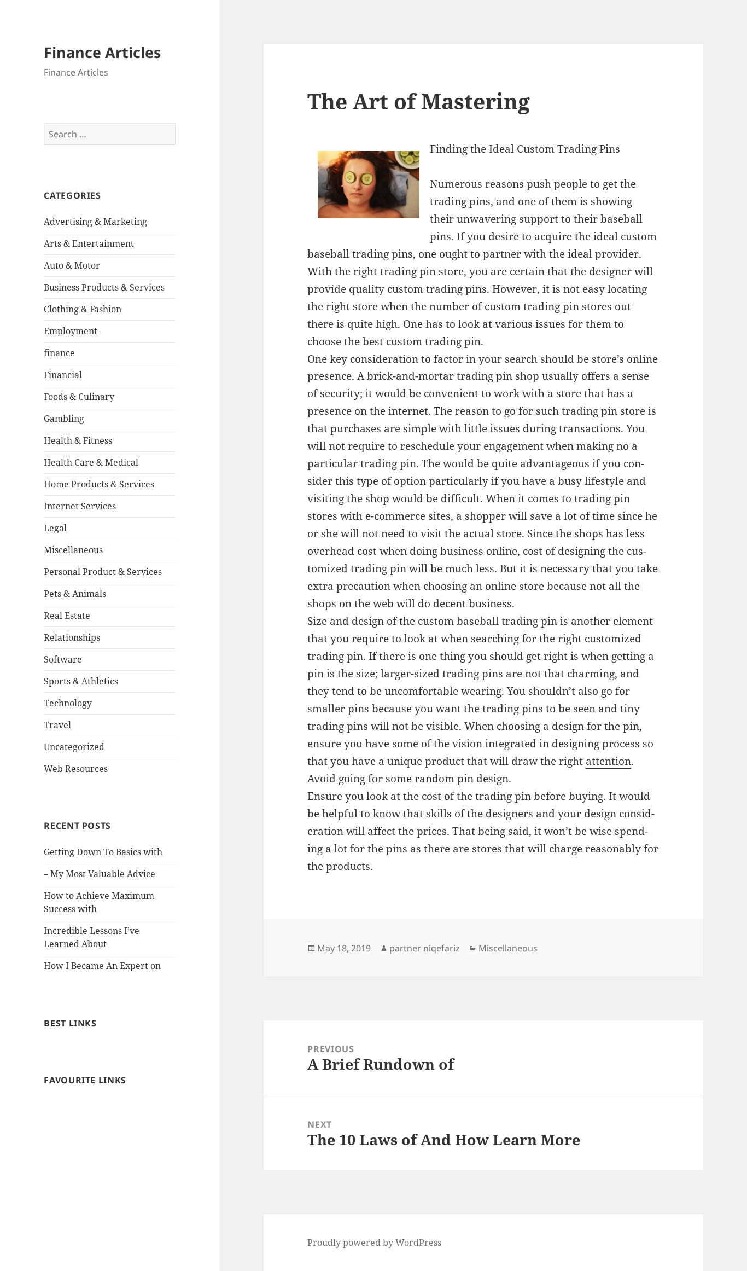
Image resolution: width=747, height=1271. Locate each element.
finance (59, 353)
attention (608, 761)
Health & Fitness (78, 440)
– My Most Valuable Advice (99, 874)
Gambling (64, 419)
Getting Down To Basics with (103, 852)
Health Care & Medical (91, 462)
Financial (63, 375)
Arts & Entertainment (89, 243)
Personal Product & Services (103, 572)
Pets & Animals (75, 594)
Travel (57, 725)
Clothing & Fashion (82, 309)
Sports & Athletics (81, 681)
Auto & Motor (72, 265)
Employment (70, 331)
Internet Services (80, 506)
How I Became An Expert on (102, 966)
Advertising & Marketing (95, 222)
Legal (55, 528)
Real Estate (67, 616)
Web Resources (76, 769)
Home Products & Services (99, 484)
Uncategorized (74, 747)
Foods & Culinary (79, 397)
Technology (68, 703)
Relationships (72, 637)
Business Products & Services (104, 287)
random (436, 778)
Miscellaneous (73, 550)
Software (63, 659)
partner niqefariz (424, 948)
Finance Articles (102, 52)
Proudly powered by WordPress (374, 1243)
